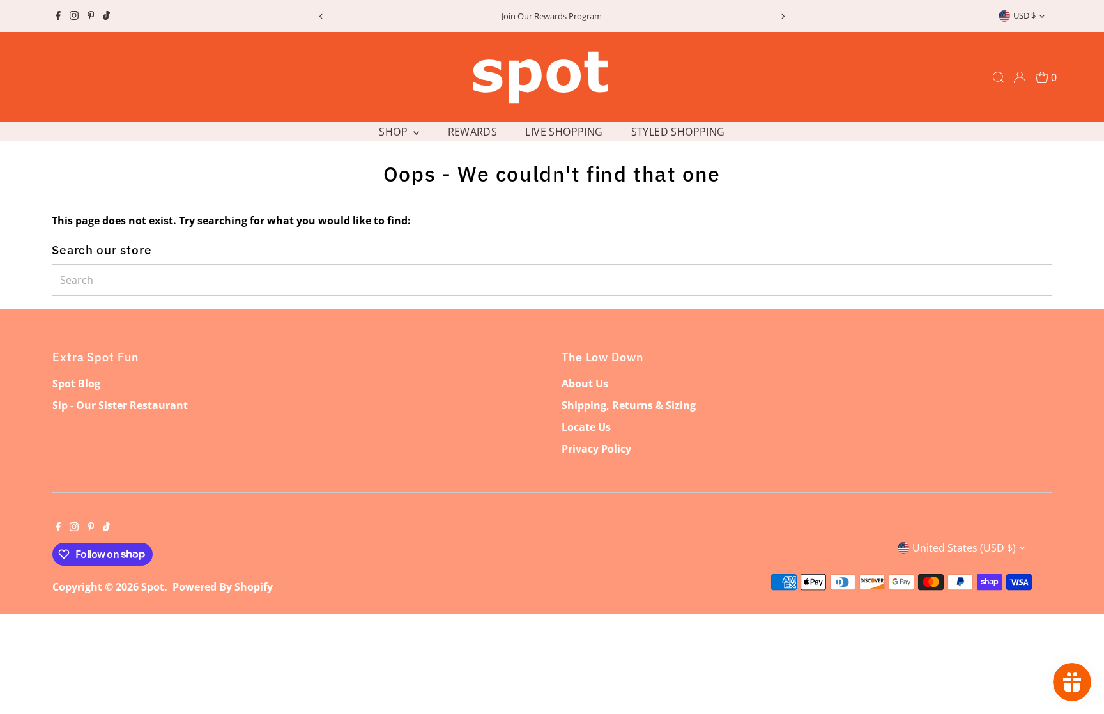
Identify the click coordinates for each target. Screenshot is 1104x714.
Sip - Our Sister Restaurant (120, 405)
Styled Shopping (678, 132)
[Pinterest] (91, 16)
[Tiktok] (106, 16)
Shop (394, 132)
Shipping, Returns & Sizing (629, 405)
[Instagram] (74, 16)
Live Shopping (563, 132)
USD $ (1024, 15)
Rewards (473, 132)
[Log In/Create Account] (1019, 77)
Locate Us (586, 427)
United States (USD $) (964, 548)
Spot (152, 587)
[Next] (783, 16)
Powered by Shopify (222, 587)
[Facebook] (58, 16)
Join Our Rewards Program (338, 16)
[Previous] (321, 16)
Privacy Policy (596, 449)
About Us (585, 383)
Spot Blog (76, 383)
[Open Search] (998, 77)
